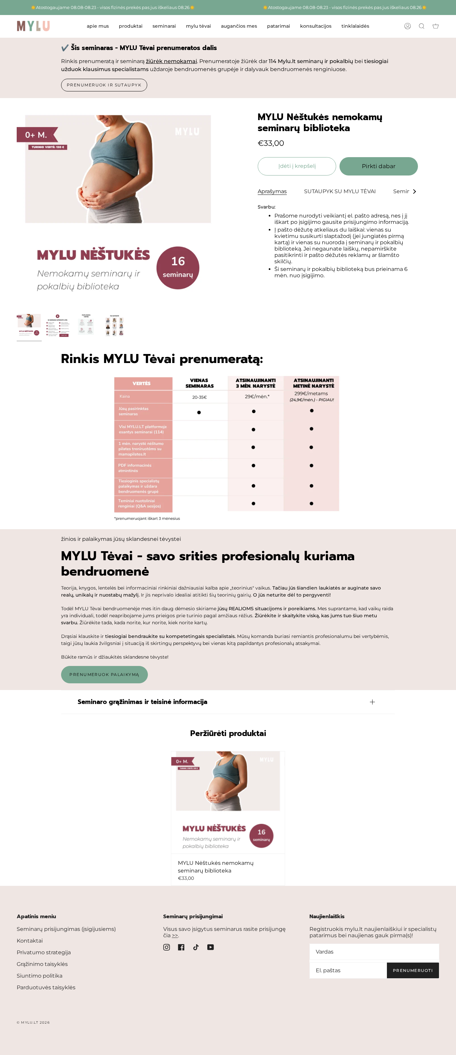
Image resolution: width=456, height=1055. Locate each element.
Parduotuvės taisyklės (46, 987)
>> (175, 935)
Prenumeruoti (413, 970)
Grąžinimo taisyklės (42, 964)
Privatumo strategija (44, 952)
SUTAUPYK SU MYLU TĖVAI (340, 191)
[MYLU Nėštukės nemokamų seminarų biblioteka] (228, 802)
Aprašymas (272, 191)
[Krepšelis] (436, 26)
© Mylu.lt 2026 (33, 1022)
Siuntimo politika (39, 976)
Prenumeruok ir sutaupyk (104, 84)
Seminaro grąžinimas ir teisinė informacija (142, 702)
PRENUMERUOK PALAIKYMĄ (104, 674)
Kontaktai (30, 941)
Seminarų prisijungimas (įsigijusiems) (66, 929)
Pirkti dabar (379, 166)
